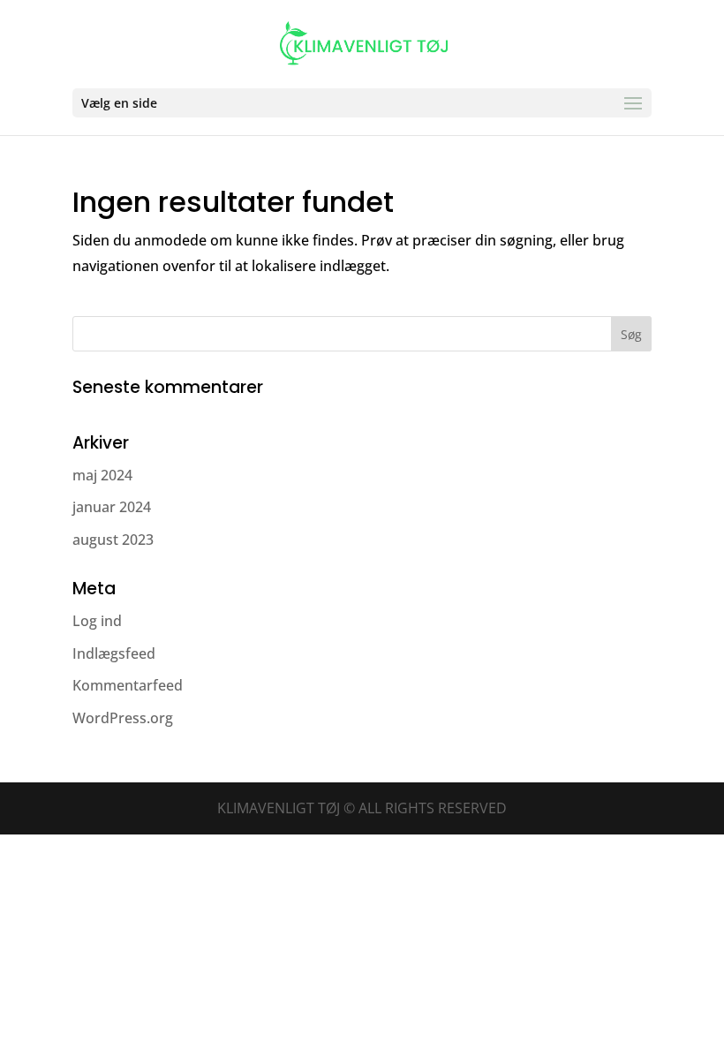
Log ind (97, 620)
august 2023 (113, 539)
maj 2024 (102, 475)
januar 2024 (111, 507)
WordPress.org (122, 718)
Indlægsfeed (113, 653)
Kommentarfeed (127, 685)
